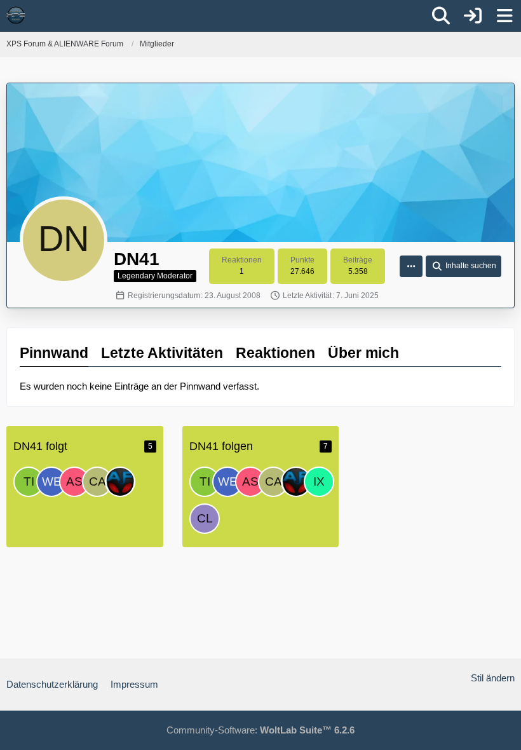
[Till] (28, 482)
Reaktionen (275, 352)
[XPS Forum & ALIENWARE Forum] (16, 15)
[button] (411, 266)
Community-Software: (260, 730)
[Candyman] (97, 482)
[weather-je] (51, 482)
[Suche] (441, 16)
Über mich (363, 352)
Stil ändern (493, 677)
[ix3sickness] (319, 482)
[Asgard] (74, 482)
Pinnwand (54, 352)
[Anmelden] (472, 16)
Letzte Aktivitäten (162, 352)
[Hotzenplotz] (120, 482)
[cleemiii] (204, 518)
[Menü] (504, 16)
